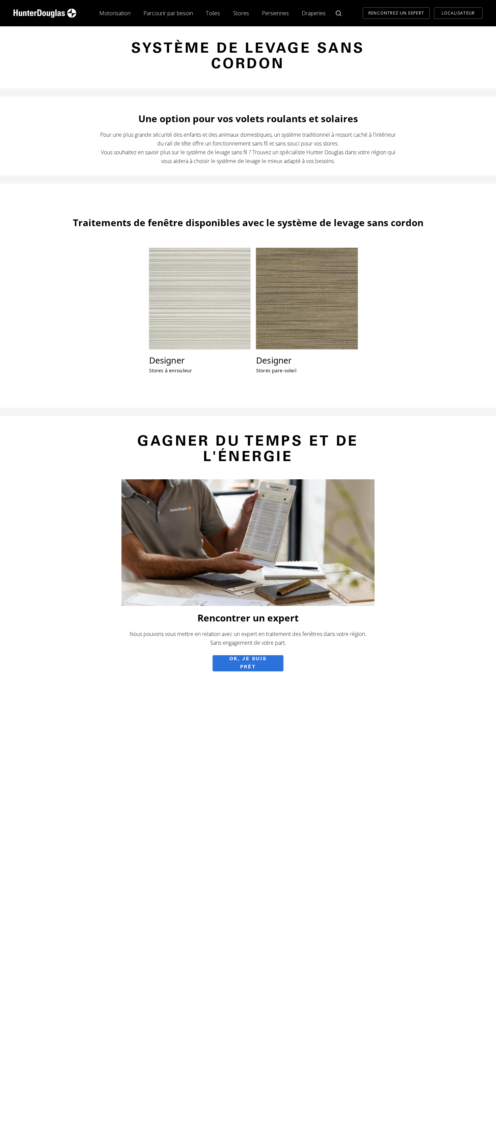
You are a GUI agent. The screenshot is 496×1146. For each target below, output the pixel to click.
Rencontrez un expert (396, 13)
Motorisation (115, 13)
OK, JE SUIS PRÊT (248, 663)
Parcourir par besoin (168, 13)
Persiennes (275, 13)
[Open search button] (338, 13)
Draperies (314, 13)
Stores (241, 13)
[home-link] (44, 13)
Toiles (213, 13)
